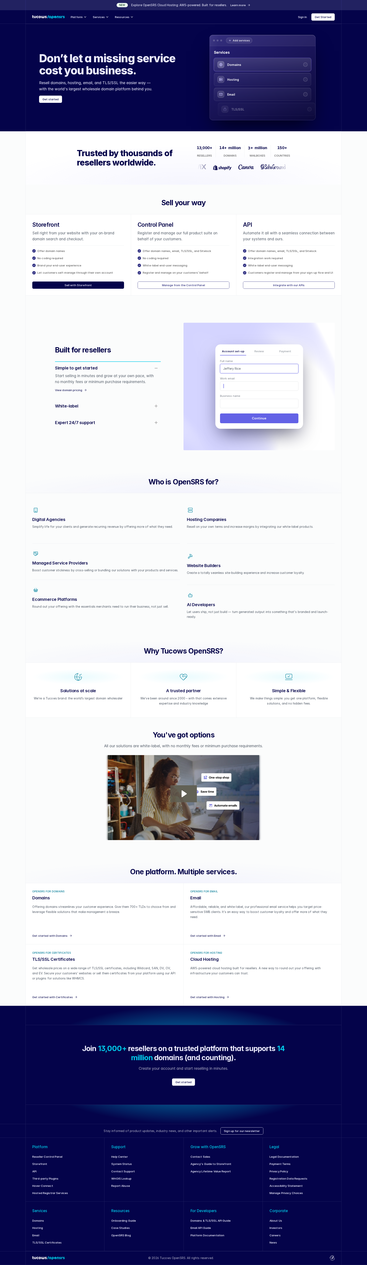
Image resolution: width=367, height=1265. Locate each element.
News (273, 1246)
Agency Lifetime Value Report (211, 1175)
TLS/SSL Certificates (47, 1246)
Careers (275, 1239)
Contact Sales (200, 1161)
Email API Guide (201, 1232)
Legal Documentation (284, 1161)
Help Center (119, 1161)
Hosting (37, 1232)
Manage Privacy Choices (286, 1197)
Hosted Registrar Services (50, 1197)
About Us (276, 1225)
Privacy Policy (279, 1175)
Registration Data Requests (288, 1182)
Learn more (238, 5)
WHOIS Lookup (121, 1182)
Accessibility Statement (286, 1190)
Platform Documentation (207, 1239)
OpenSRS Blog (121, 1239)
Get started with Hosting (207, 1001)
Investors (276, 1232)
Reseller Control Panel (47, 1161)
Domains (38, 1225)
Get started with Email (205, 940)
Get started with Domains (50, 940)
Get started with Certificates (52, 1001)
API (34, 1175)
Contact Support (123, 1175)
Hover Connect (42, 1190)
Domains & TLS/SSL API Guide (211, 1225)
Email (35, 1239)
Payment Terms (280, 1168)
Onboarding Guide (123, 1225)
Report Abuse (120, 1190)
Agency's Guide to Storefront (211, 1168)
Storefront (39, 1168)
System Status (121, 1168)
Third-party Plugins (45, 1182)
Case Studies (120, 1232)
